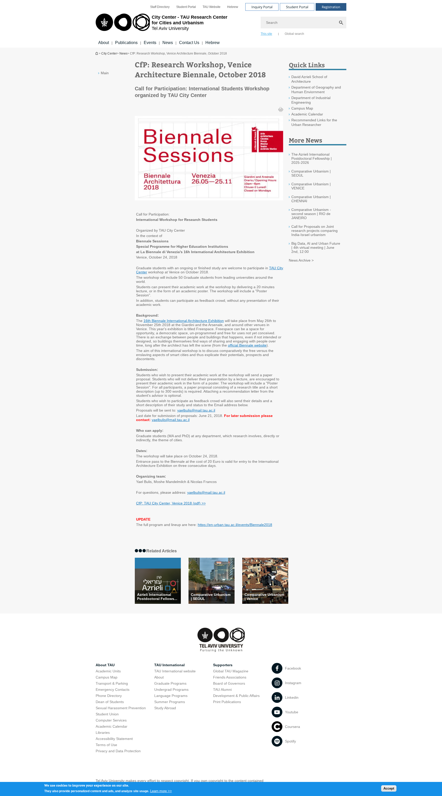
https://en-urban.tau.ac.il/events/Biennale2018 (235, 525)
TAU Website (211, 7)
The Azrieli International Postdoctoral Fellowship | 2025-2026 (311, 158)
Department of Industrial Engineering (310, 100)
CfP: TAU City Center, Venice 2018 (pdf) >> (171, 503)
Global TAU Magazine (230, 671)
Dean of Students (110, 702)
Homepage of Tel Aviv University (97, 53)
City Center (109, 53)
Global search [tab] (294, 34)
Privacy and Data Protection (118, 751)
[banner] (221, 24)
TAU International (169, 665)
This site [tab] (266, 34)
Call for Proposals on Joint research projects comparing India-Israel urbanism (314, 230)
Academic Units (108, 671)
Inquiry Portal (261, 7)
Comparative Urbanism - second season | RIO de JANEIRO (311, 214)
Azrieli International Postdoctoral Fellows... (157, 597)
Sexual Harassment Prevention (121, 708)
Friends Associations (229, 677)
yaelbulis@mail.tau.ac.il (196, 410)
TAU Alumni (222, 689)
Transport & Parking (112, 683)
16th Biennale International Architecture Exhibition (183, 321)
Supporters (223, 665)
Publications (126, 42)
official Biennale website (247, 345)
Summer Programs (169, 702)
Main (105, 73)
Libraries (103, 732)
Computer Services (111, 720)
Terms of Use (106, 745)
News (167, 42)
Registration (331, 7)
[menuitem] (160, 6)
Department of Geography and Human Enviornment (316, 89)
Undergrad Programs (171, 689)
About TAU (105, 665)
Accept (388, 788)
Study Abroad (165, 708)
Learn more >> (161, 791)
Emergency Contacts (112, 689)
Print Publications (227, 702)
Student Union (107, 714)
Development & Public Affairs (236, 696)
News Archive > (301, 260)
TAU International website (175, 671)
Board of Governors (229, 683)
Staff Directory (160, 7)
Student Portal (186, 7)
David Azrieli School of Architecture (309, 79)
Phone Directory (109, 696)
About (103, 42)
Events (150, 42)
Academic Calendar (307, 114)
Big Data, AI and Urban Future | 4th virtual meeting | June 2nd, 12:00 (315, 247)
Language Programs (170, 696)
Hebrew (232, 7)
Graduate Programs (170, 683)
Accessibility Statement (114, 739)
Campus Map (302, 108)
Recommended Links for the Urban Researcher (314, 122)
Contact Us (189, 42)
